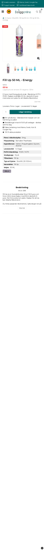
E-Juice (8, 18)
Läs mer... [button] (37, 102)
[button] (40, 11)
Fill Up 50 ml (23, 18)
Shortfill (15, 18)
